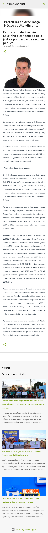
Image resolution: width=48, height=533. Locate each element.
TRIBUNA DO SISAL (16, 4)
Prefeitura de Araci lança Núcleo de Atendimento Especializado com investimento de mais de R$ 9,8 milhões (23, 404)
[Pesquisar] (44, 4)
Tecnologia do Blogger (25, 529)
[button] (4, 51)
